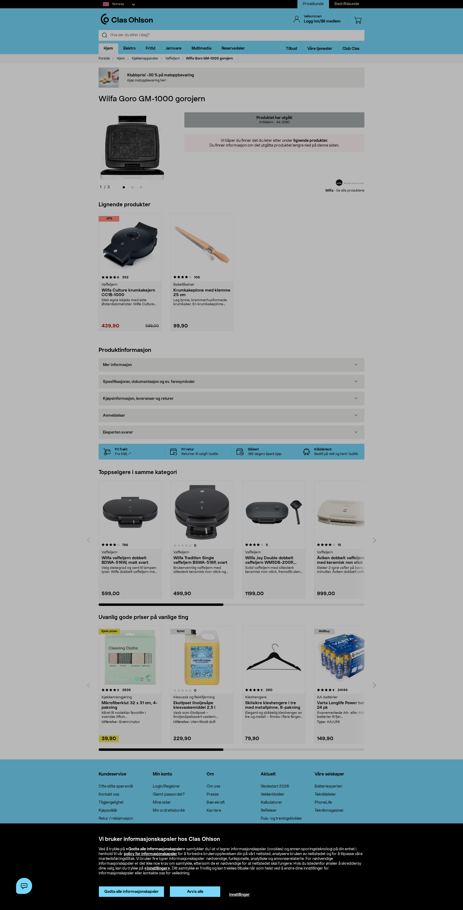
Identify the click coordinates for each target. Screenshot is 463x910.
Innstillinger (239, 895)
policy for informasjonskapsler (150, 854)
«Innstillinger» (157, 868)
